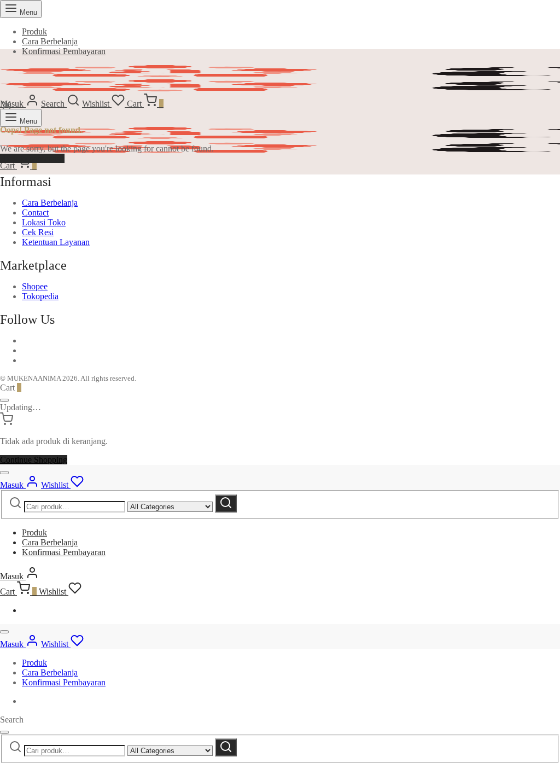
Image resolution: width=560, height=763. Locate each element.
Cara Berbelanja (50, 41)
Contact (35, 212)
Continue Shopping (33, 459)
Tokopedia (40, 296)
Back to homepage (32, 158)
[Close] (4, 400)
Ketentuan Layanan (56, 242)
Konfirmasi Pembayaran (64, 51)
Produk (34, 31)
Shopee (35, 286)
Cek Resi (38, 232)
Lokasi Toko (44, 222)
